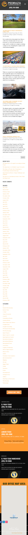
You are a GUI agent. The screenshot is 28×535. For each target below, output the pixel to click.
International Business (8, 341)
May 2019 (5, 273)
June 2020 (5, 258)
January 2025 (6, 212)
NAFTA (4, 353)
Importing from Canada (8, 337)
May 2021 (5, 239)
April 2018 (5, 296)
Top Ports (5, 368)
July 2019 (5, 271)
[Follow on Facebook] (1, 522)
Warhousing (5, 383)
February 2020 (6, 262)
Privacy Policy (7, 441)
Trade (4, 370)
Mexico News (6, 351)
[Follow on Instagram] (6, 522)
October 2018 (6, 285)
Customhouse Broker (8, 318)
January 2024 (6, 231)
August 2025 (5, 200)
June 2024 (5, 221)
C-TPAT (4, 312)
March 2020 (5, 260)
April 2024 (5, 225)
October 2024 (6, 216)
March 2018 (5, 298)
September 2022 (6, 237)
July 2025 (5, 202)
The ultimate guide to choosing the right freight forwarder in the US (12, 102)
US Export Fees (6, 374)
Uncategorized (6, 372)
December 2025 (6, 196)
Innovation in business (8, 339)
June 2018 (5, 292)
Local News (5, 345)
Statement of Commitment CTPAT (14, 443)
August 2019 (5, 269)
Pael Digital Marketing (17, 533)
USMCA (4, 376)
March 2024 (5, 227)
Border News (6, 310)
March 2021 (5, 244)
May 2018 (5, 294)
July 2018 (5, 289)
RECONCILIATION (7, 358)
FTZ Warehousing (7, 330)
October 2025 (6, 198)
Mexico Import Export (8, 349)
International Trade (7, 343)
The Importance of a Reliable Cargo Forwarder (14, 66)
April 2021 (5, 241)
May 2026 (5, 187)
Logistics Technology (17, 34)
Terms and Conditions (18, 441)
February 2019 (6, 279)
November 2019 (6, 264)
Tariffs (4, 366)
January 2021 (6, 248)
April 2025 (5, 206)
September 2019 (6, 266)
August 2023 (5, 235)
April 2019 (5, 275)
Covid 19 (5, 316)
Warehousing (6, 36)
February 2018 (6, 300)
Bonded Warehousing (8, 307)
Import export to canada (8, 335)
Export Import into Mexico (9, 322)
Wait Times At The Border (9, 378)
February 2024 (6, 229)
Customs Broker (6, 320)
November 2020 (6, 250)
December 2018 (6, 283)
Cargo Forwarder (7, 314)
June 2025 (5, 204)
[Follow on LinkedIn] (4, 522)
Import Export (6, 333)
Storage (4, 362)
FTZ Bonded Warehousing (9, 328)
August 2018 (5, 287)
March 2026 (5, 189)
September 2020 (6, 254)
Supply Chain (6, 364)
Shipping (5, 360)
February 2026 (6, 191)
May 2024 (5, 223)
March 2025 (5, 208)
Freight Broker (6, 105)
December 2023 (6, 233)
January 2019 (6, 281)
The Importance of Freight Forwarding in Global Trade (12, 31)
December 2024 (6, 214)
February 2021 (6, 246)
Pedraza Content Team (9, 33)
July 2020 (5, 256)
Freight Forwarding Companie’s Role (11, 136)
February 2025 (6, 210)
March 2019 (5, 277)
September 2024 (6, 219)
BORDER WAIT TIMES (14, 392)
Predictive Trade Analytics (9, 355)
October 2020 (6, 252)
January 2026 (6, 193)
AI (3, 305)
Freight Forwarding (7, 34)
